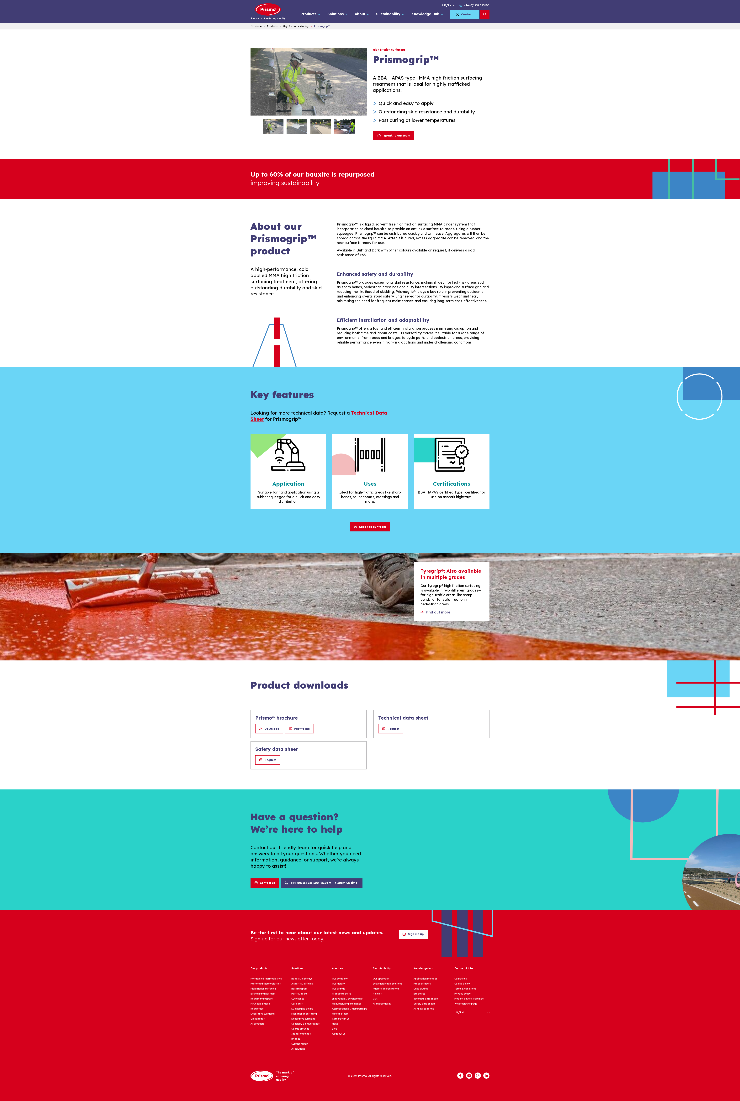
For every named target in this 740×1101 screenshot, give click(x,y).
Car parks (297, 1003)
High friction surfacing (296, 26)
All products (257, 1023)
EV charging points (302, 1008)
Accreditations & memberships (349, 1008)
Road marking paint (262, 998)
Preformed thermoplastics (266, 983)
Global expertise (341, 993)
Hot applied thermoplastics (266, 978)
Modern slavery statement (469, 998)
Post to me (302, 729)
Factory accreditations (386, 988)
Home (258, 26)
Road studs (257, 1008)
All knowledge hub (424, 1008)
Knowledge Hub (425, 14)
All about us (338, 1033)
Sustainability (388, 14)
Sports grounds (300, 1028)
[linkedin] (486, 1076)
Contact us (267, 883)
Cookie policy (462, 983)
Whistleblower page (465, 1003)
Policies (377, 993)
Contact (467, 14)
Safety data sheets (424, 1003)
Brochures (419, 993)
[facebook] (460, 1076)
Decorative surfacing (263, 1013)
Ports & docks (299, 993)
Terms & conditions (465, 988)
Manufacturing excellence (346, 1003)
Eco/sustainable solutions (387, 983)
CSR (375, 998)
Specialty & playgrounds (305, 1023)
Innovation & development (347, 998)
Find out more (438, 612)
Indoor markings (301, 1033)
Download (272, 729)
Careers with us (340, 1018)
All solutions (298, 1048)
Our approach (381, 978)
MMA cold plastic (260, 1003)
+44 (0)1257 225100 (476, 5)
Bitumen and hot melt (263, 993)
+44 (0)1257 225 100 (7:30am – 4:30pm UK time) (324, 883)
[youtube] (469, 1076)
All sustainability (382, 1003)
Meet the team (340, 1013)
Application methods (425, 978)
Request (393, 729)
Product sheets (422, 983)
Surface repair (299, 1043)
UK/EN (447, 5)
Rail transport (299, 988)
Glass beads (258, 1018)
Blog (334, 1028)
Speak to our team (396, 135)
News (335, 1023)
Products (308, 14)
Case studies (421, 988)
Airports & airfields (302, 983)
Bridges (295, 1038)
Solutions (335, 14)
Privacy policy (462, 993)
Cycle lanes (297, 998)
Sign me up (416, 934)
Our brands (338, 988)
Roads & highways (301, 978)
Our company (340, 978)
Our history (338, 983)
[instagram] (478, 1076)
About (360, 14)
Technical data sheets (426, 998)
